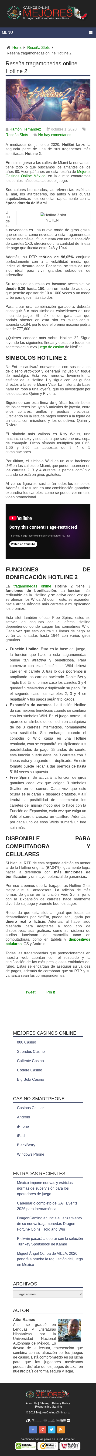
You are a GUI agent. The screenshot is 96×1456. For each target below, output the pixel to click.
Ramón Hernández (25, 129)
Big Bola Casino (30, 1079)
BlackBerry (26, 1145)
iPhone (23, 1126)
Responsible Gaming (48, 1406)
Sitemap (45, 1403)
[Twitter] (51, 1429)
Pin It (50, 992)
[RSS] (61, 1429)
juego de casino (51, 347)
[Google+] (42, 1429)
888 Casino (26, 1042)
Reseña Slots (38, 48)
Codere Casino (29, 1070)
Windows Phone (30, 1154)
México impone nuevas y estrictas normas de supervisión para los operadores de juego (45, 1188)
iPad (21, 1136)
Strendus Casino (31, 1051)
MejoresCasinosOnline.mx (53, 1412)
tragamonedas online (32, 586)
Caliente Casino (30, 1061)
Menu (7, 32)
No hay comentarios (54, 135)
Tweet (30, 992)
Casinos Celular (30, 1108)
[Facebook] (33, 1429)
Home (17, 48)
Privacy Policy (61, 1403)
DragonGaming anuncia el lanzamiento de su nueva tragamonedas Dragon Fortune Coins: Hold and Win (49, 1223)
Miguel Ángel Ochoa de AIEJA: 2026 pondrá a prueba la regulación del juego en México (50, 1259)
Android (23, 1117)
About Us (32, 1403)
